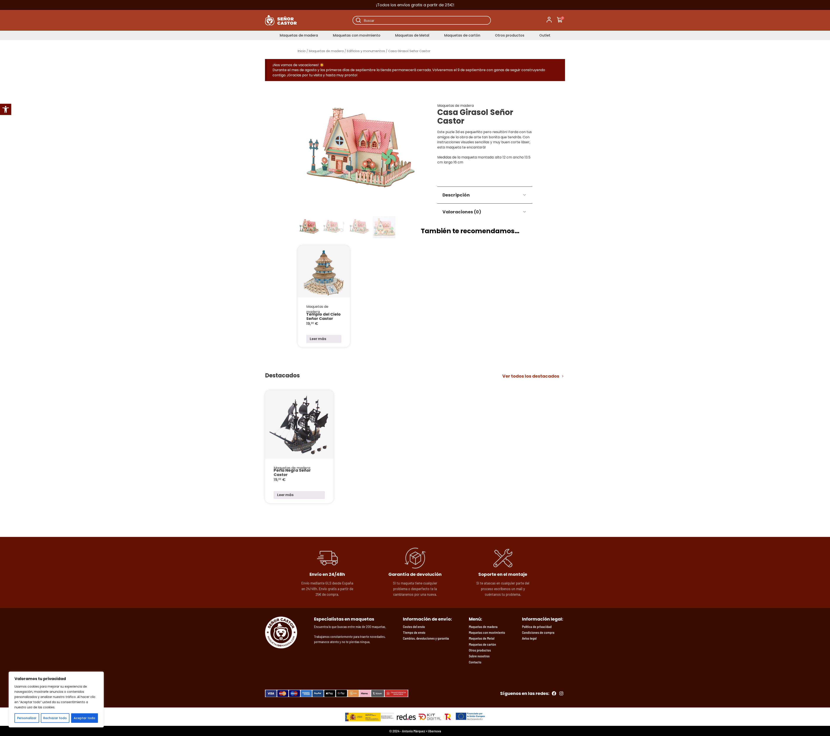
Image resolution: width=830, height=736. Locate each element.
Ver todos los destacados (530, 376)
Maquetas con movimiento (356, 35)
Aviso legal (529, 638)
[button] (5, 109)
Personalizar (27, 718)
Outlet (544, 35)
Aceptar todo (84, 718)
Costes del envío (414, 626)
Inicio (302, 51)
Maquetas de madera (299, 35)
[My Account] (549, 20)
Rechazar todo (55, 718)
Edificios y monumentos (366, 51)
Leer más (318, 338)
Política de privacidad (537, 626)
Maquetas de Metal (412, 35)
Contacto (475, 662)
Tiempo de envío (414, 632)
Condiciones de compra (538, 632)
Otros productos (509, 35)
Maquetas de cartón (462, 35)
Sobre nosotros (479, 656)
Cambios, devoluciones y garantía (426, 638)
